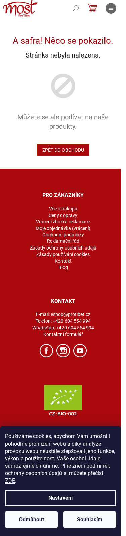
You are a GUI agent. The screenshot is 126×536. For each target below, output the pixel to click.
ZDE (10, 480)
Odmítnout (31, 519)
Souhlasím (89, 519)
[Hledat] (75, 8)
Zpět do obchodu (63, 150)
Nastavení (60, 498)
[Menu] (111, 8)
